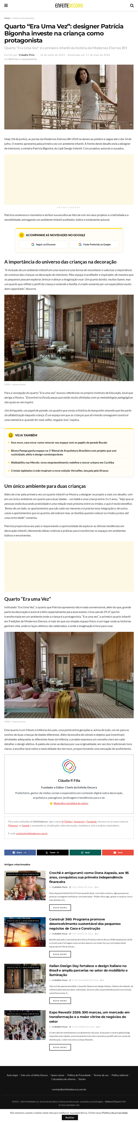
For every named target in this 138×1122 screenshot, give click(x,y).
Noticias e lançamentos (23, 18)
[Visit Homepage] (69, 5)
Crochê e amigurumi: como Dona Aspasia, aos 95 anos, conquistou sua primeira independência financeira (89, 877)
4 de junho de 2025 (82, 934)
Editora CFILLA (112, 1101)
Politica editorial (120, 1075)
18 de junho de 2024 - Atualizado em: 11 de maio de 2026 (75, 54)
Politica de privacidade (115, 1112)
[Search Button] (132, 5)
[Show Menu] (6, 5)
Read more (62, 907)
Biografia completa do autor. (71, 803)
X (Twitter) (67, 821)
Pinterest (13, 825)
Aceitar (69, 1117)
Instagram (79, 821)
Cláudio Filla (26, 54)
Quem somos (57, 1075)
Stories (82, 1079)
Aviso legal (12, 1075)
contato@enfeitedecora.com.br (32, 833)
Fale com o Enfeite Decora (34, 1075)
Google (25, 825)
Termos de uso (101, 1075)
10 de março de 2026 (83, 1027)
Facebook (92, 821)
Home (7, 18)
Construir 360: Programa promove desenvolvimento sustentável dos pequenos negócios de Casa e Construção (85, 923)
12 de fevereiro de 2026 (84, 980)
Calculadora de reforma (63, 1079)
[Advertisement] (69, 179)
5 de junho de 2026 (82, 887)
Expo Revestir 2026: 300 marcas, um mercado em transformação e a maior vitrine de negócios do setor (89, 1016)
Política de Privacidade (79, 1075)
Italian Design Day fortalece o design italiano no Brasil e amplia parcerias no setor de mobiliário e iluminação (88, 970)
